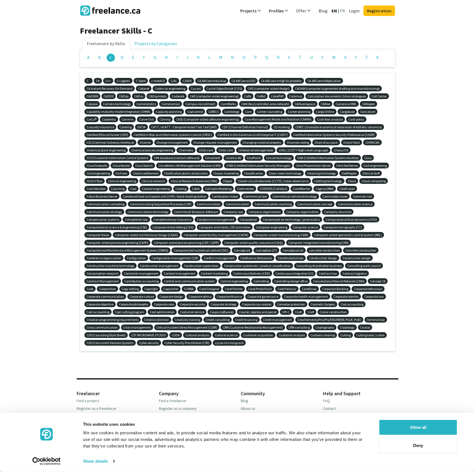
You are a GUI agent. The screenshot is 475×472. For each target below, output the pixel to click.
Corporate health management (306, 296)
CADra (138, 96)
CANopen (368, 104)
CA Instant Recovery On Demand (109, 88)
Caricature (367, 112)
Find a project (88, 400)
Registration (379, 10)
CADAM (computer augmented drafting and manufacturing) (337, 88)
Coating (180, 189)
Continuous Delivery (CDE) (251, 273)
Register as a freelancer (97, 408)
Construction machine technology (110, 266)
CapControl (195, 112)
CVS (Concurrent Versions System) (110, 343)
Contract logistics (355, 273)
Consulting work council (364, 266)
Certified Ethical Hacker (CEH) (107, 135)
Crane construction (333, 312)
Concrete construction (360, 250)
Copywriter (170, 289)
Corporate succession (257, 304)
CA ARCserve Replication (324, 81)
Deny (418, 445)
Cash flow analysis (330, 119)
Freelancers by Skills (106, 43)
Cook (90, 289)
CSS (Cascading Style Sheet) (106, 335)
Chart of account (326, 142)
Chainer (145, 142)
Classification (253, 173)
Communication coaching (273, 204)
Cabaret (143, 88)
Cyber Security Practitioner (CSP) (186, 343)
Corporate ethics (200, 296)
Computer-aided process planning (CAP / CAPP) (186, 243)
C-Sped (141, 81)
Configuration (136, 258)
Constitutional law (290, 258)
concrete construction (324, 250)
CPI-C (285, 312)
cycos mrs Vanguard (229, 343)
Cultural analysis (197, 335)
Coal (133, 189)
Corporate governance (262, 296)
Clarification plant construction (186, 173)
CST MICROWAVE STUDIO (148, 335)
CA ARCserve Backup (211, 81)
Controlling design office (291, 281)
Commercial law (255, 196)
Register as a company (178, 408)
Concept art (242, 250)
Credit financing (246, 320)
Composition (248, 219)
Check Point (351, 142)
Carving (164, 119)
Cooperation (107, 289)
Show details (95, 461)
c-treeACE (158, 81)
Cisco (368, 158)
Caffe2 (261, 96)
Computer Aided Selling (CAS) (173, 227)
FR (342, 10)
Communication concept (314, 204)
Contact (329, 408)
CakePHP (277, 96)
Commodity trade (334, 196)
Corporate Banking (335, 289)
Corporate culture (141, 296)
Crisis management (137, 327)
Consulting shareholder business (319, 266)
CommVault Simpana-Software (196, 212)
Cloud (352, 181)
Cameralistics (146, 104)
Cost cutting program (129, 312)
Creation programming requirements (113, 320)
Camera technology (117, 104)
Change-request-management (215, 142)
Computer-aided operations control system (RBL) (348, 235)
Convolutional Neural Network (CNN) (338, 281)
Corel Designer (209, 289)
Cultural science (226, 335)
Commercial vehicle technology (294, 196)
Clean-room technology (285, 173)
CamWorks (228, 104)
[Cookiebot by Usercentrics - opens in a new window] (47, 461)
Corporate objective (100, 304)
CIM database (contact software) (177, 158)
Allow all (418, 427)
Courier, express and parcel (258, 312)
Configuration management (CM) (174, 258)
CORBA (189, 289)
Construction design (323, 258)
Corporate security (192, 304)
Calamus (295, 96)
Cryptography (324, 327)
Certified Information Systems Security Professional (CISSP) (334, 135)
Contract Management (103, 281)
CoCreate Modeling (218, 189)
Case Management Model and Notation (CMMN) (278, 119)
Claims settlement (146, 173)
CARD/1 (213, 112)
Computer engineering (271, 227)
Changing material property (261, 142)
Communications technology (148, 212)
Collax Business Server (102, 196)
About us (248, 408)
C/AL (173, 81)
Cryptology (347, 327)
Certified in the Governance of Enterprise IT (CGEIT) (252, 135)
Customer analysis (292, 335)
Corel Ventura (286, 289)
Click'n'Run (95, 181)
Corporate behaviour (368, 289)
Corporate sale (164, 304)
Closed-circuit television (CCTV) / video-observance (273, 181)
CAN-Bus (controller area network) (265, 104)
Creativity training (187, 320)
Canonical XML (346, 104)
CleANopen (349, 173)
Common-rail (362, 196)
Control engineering (234, 281)
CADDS (109, 96)
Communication (208, 204)
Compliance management (215, 219)
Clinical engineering (122, 181)
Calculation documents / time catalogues (337, 96)
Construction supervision (201, 266)
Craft (298, 312)
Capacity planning (169, 112)
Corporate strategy (223, 304)
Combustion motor (225, 196)
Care (248, 112)
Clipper (227, 181)
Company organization (302, 212)
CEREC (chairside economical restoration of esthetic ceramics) (338, 127)
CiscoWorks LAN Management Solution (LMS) (189, 165)
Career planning (299, 112)
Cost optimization (162, 312)
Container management (141, 273)
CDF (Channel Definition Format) (245, 127)
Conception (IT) (266, 250)
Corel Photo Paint (260, 289)
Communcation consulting (106, 204)
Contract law (328, 273)
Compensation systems (103, 219)
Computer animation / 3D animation (224, 227)
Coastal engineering (156, 189)
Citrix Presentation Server (313, 165)
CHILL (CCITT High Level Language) (303, 150)
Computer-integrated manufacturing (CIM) (318, 243)
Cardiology (231, 112)
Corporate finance (229, 296)
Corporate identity (346, 296)
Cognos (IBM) (325, 189)
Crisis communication (102, 327)
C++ (108, 81)
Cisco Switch (144, 165)
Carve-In (127, 119)
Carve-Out (146, 119)
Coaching (118, 189)
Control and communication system (189, 281)
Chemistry (186, 150)
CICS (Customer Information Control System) (117, 158)
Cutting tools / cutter (370, 335)
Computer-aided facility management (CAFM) (216, 235)
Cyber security (149, 343)
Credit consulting (218, 320)
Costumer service (192, 312)
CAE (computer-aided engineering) (214, 96)
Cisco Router (121, 165)
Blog (323, 10)
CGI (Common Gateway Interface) (110, 142)
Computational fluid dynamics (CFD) (351, 219)
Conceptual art (293, 250)
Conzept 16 (377, 281)
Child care (206, 150)
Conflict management (219, 258)
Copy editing (130, 289)
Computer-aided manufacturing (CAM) (281, 235)
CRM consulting (299, 327)
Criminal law (376, 320)
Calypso (92, 104)
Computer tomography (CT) (343, 227)
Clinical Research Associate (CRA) (194, 181)
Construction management (159, 266)
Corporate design (171, 296)
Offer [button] (301, 10)
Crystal (365, 327)
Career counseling (269, 112)
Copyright (151, 289)
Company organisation (264, 212)
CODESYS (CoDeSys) (273, 189)
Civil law (121, 173)
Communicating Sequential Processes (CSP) (160, 204)
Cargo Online (325, 112)
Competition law (136, 219)
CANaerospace (305, 104)
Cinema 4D (233, 158)
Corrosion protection (291, 304)
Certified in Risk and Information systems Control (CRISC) (173, 135)
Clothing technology (328, 181)
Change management (172, 142)
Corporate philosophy (133, 304)
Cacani (196, 88)
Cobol (196, 189)
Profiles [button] (277, 10)
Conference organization (104, 258)
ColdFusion (347, 189)
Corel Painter (234, 289)
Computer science (305, 227)
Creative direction (156, 320)
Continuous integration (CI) (294, 273)
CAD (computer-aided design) (268, 88)
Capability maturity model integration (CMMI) (118, 112)
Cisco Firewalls (97, 165)
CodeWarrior (301, 189)
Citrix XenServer (347, 165)
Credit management (277, 320)
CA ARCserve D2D (243, 81)
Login (354, 10)
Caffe (247, 96)
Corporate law (374, 296)
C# (98, 81)
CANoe (325, 104)
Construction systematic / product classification (257, 266)
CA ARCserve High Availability (281, 81)
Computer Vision (98, 235)
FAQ (326, 400)
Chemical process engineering (152, 150)
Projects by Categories (155, 43)
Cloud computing (373, 181)
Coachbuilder (96, 189)
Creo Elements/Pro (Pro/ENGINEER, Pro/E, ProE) (329, 320)
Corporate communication (105, 296)
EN (334, 10)
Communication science (355, 204)
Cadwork (178, 96)
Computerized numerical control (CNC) (201, 250)
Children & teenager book (255, 150)
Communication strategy (104, 212)
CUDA (176, 335)
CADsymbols (157, 96)
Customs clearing (322, 335)
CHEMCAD (372, 142)
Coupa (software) (222, 312)
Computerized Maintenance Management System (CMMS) (127, 250)
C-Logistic (123, 81)
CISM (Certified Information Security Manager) (258, 165)
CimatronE (212, 158)
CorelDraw (309, 289)
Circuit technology (279, 158)
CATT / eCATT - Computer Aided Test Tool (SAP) (184, 127)
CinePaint (254, 158)
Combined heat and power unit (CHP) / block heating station (164, 196)
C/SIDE (187, 81)
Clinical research (153, 181)
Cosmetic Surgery (323, 304)
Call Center (379, 96)
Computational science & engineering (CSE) (117, 227)
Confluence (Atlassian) (256, 258)
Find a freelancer (173, 400)
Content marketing (214, 273)
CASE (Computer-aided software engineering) (207, 119)
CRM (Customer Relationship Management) (253, 327)
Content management (179, 273)
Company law (233, 212)
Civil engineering (375, 165)
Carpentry (109, 119)
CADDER (92, 96)
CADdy (124, 96)
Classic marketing (226, 173)
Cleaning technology (321, 173)
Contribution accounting (141, 281)
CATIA (141, 127)
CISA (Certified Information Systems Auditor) (328, 158)
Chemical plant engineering (106, 150)
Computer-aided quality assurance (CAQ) (253, 243)
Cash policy (356, 119)
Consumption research (102, 273)
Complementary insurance (172, 219)
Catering (126, 127)
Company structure (337, 212)
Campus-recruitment (200, 104)
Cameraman (170, 104)
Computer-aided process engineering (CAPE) (117, 243)
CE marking (282, 127)
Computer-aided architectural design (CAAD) (146, 235)
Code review (245, 189)
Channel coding (298, 142)
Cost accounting (352, 304)
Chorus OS (341, 150)
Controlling (261, 281)
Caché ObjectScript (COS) (224, 88)
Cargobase (347, 112)
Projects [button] (248, 10)
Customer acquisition (258, 335)
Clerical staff (371, 173)
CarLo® (91, 119)
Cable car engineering (170, 88)
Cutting (345, 335)
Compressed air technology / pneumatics (291, 219)
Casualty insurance (100, 127)
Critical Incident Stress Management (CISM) (186, 327)
